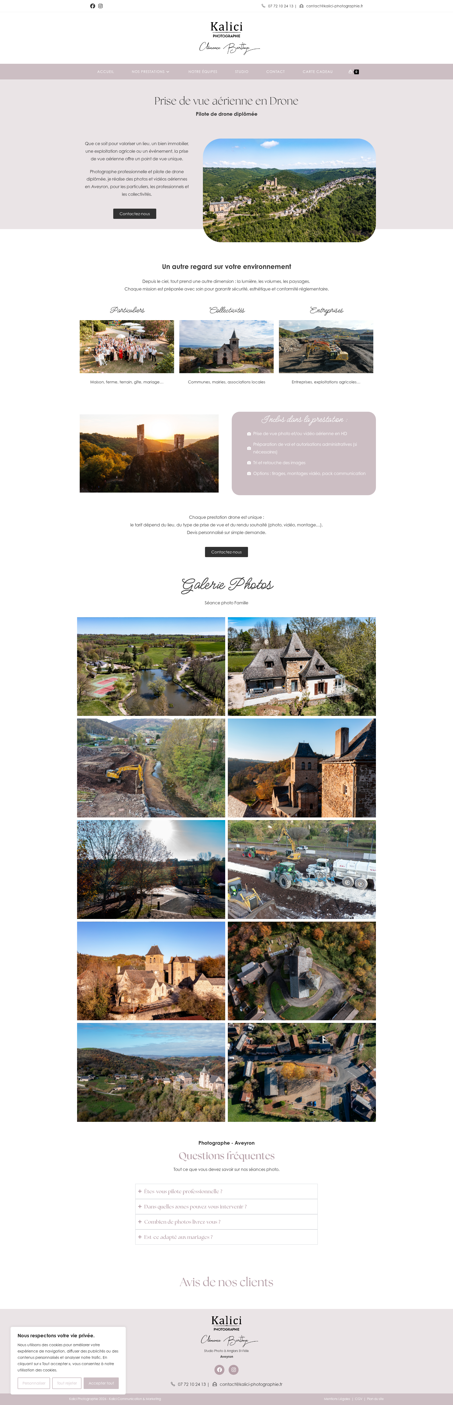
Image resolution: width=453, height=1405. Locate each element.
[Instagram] (234, 1370)
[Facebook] (219, 1370)
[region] (68, 1361)
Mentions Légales (337, 1399)
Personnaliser (34, 1383)
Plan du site (375, 1399)
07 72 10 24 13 (280, 6)
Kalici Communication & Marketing (135, 1399)
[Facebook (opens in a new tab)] (93, 6)
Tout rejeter (67, 1383)
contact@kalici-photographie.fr (334, 6)
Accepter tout (101, 1383)
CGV (358, 1399)
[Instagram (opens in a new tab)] (100, 6)
